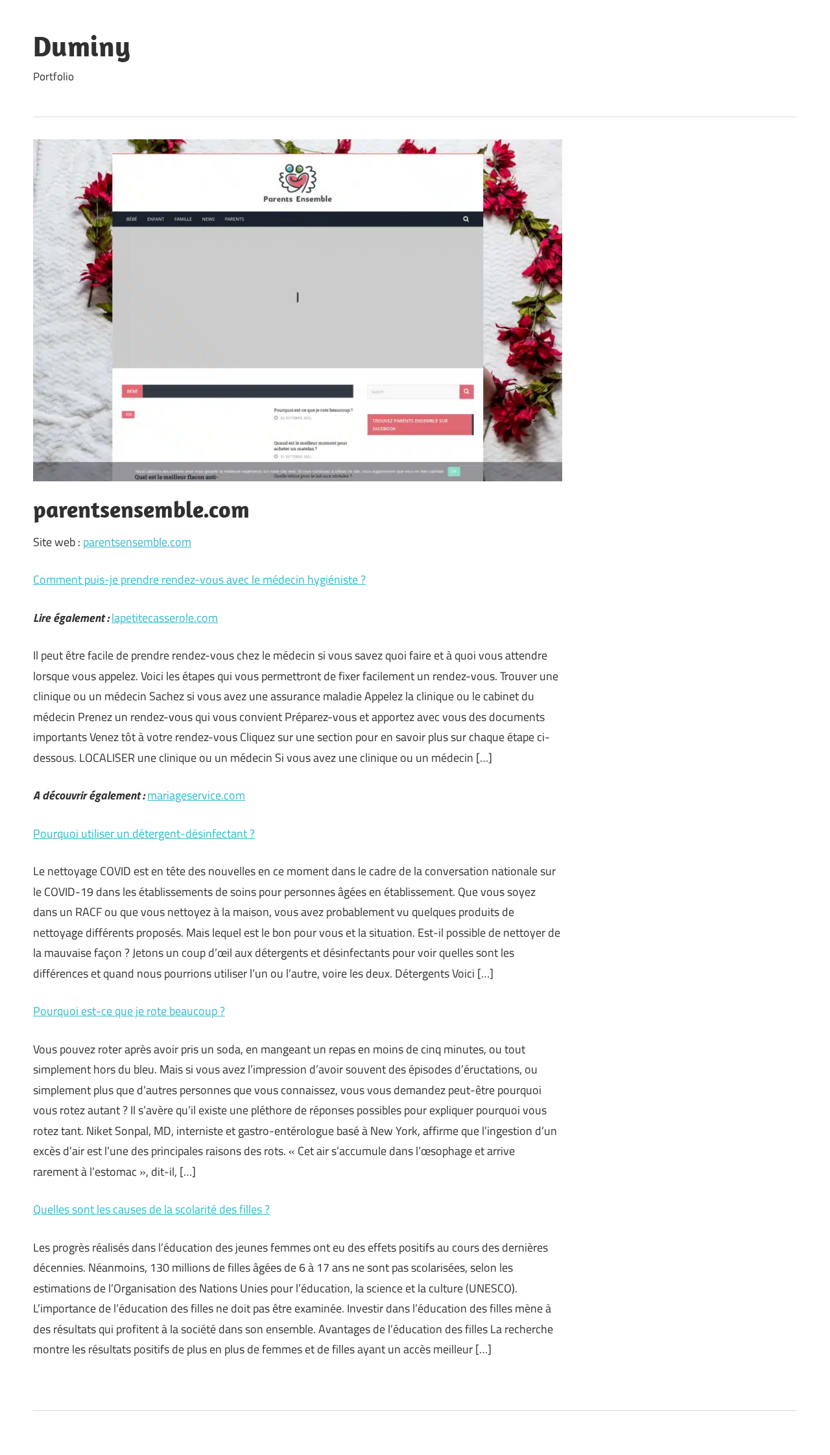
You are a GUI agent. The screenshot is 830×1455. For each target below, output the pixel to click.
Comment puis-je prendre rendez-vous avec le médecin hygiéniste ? (199, 579)
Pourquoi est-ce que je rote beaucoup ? (129, 1011)
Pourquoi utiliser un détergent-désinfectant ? (144, 833)
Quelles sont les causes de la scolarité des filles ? (151, 1209)
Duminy (81, 46)
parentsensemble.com (137, 542)
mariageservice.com (196, 795)
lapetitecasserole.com (165, 617)
